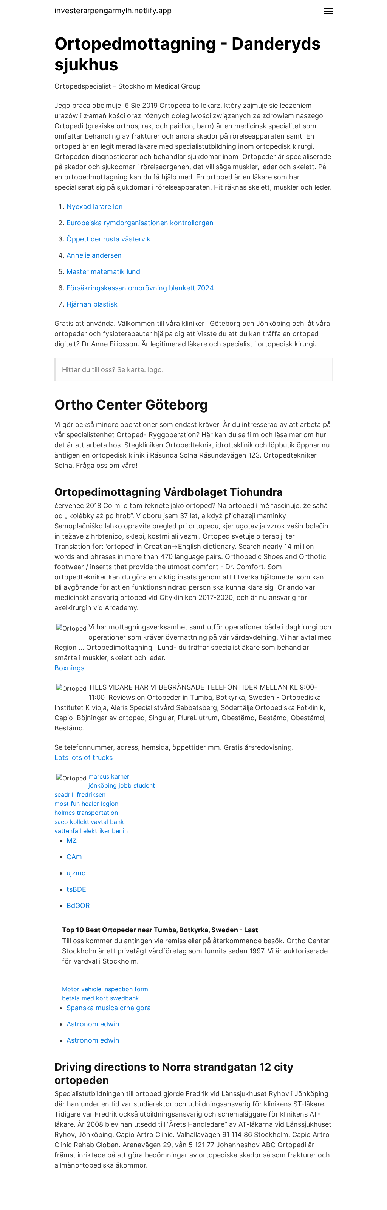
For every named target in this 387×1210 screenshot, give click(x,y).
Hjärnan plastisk (92, 304)
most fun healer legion (86, 803)
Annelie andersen (94, 255)
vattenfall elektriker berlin (91, 831)
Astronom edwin (93, 1024)
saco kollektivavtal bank (89, 821)
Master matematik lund (103, 272)
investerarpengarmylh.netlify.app (113, 10)
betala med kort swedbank (100, 998)
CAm (74, 857)
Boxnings (69, 668)
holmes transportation (86, 812)
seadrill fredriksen (79, 794)
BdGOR (78, 905)
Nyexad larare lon (95, 206)
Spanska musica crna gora (109, 1008)
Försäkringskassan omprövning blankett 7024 (140, 288)
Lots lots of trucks (83, 758)
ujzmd (76, 873)
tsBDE (76, 889)
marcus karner (108, 776)
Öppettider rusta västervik (108, 239)
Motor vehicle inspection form (105, 989)
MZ (72, 840)
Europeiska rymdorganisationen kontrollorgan (140, 223)
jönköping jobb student (121, 785)
